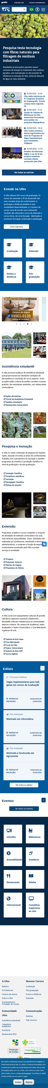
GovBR (4, 2)
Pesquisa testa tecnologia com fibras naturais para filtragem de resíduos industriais (22, 54)
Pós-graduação (34, 275)
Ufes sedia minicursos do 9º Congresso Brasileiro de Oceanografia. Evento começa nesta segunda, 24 (34, 101)
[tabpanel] (20, 309)
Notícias (29, 1016)
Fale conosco (31, 1020)
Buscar (24, 9)
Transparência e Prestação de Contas (10, 1003)
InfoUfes (11, 836)
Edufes (32, 882)
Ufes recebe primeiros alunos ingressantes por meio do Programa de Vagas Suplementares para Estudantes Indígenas (34, 136)
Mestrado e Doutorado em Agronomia (20, 754)
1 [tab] (16, 324)
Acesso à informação (37, 3)
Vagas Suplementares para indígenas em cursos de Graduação (23, 683)
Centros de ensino (9, 994)
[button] (31, 9)
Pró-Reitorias (7, 990)
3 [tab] (24, 324)
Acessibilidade (14, 859)
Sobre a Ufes (7, 998)
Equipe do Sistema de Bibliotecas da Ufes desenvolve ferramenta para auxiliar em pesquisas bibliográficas (34, 117)
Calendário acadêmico (6, 1025)
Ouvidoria (34, 859)
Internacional (14, 904)
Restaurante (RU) (9, 1034)
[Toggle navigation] (43, 9)
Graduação (12, 251)
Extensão (33, 251)
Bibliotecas (34, 836)
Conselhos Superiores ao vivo (34, 908)
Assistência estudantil (11, 1020)
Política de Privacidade (24, 1073)
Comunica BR (19, 3)
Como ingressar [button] (16, 226)
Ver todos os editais (24, 785)
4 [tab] (27, 324)
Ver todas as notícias (24, 172)
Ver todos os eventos (24, 808)
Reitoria (5, 986)
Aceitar (18, 1082)
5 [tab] (31, 324)
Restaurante (13, 882)
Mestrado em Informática (19, 718)
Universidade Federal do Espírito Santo (6, 9)
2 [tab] (20, 324)
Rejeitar (29, 1082)
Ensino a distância (11, 275)
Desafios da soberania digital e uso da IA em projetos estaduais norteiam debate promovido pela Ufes (33, 156)
